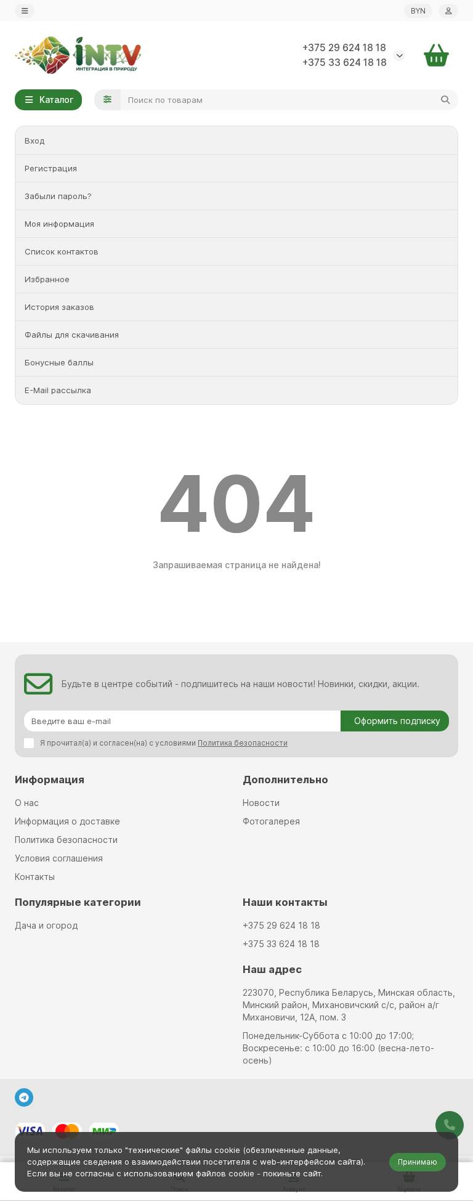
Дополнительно (285, 779)
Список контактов (62, 251)
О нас (27, 802)
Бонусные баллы (59, 362)
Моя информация (59, 224)
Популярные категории (78, 902)
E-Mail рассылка (58, 390)
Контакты (35, 876)
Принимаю (417, 1161)
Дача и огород (46, 925)
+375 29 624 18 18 (344, 48)
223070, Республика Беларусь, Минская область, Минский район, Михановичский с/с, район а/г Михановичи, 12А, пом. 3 (349, 1004)
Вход (34, 140)
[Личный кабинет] (448, 11)
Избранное (47, 279)
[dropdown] (24, 11)
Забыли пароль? (58, 196)
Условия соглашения (59, 858)
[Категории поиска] (107, 99)
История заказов (59, 307)
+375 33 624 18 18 (344, 62)
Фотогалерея (271, 821)
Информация (49, 779)
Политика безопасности (66, 839)
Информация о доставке (67, 821)
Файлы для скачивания (72, 335)
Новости (261, 802)
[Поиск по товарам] (445, 100)
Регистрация (51, 168)
